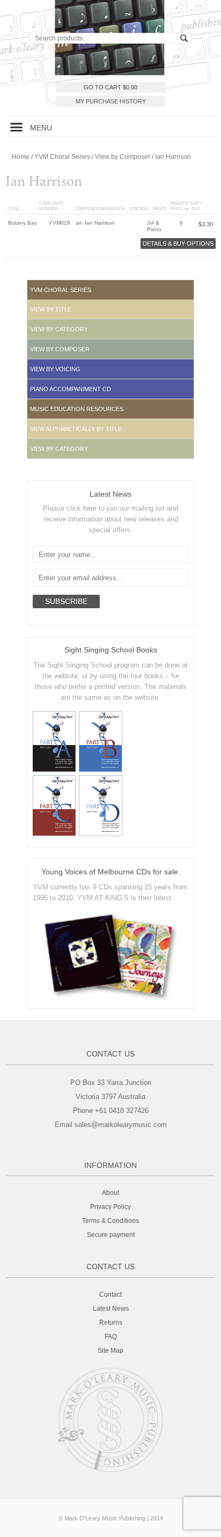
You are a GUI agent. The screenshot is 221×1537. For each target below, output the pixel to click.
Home (21, 157)
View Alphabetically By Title (76, 429)
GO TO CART (110, 87)
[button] (16, 126)
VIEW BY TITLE (50, 309)
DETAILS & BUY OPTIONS (178, 243)
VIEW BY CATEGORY (59, 329)
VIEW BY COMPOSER (60, 349)
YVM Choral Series (62, 157)
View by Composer (122, 157)
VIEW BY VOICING (55, 369)
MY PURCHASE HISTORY (111, 101)
